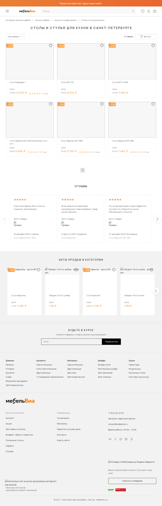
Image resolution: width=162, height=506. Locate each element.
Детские (71, 372)
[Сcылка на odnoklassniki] (115, 439)
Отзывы (9, 451)
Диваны (10, 360)
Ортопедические (14, 385)
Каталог (10, 418)
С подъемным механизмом (49, 376)
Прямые (10, 364)
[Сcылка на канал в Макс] (120, 439)
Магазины (62, 423)
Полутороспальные (46, 368)
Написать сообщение (132, 481)
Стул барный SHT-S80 (120, 237)
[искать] (133, 11)
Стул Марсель (68, 237)
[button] (28, 78)
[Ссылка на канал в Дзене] (126, 439)
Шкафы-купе (104, 364)
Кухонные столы (137, 372)
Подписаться (111, 341)
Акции (9, 423)
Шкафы (101, 360)
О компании (63, 418)
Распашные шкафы (108, 368)
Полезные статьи (15, 440)
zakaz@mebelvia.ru (118, 424)
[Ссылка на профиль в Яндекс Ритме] (131, 439)
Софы (9, 376)
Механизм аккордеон (17, 381)
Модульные (134, 368)
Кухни (132, 360)
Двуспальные (43, 372)
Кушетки (10, 372)
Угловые (10, 368)
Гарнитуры (134, 364)
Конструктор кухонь (139, 376)
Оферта (10, 445)
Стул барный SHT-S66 (25, 237)
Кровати (41, 360)
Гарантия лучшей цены (69, 429)
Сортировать (13, 36)
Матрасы (72, 360)
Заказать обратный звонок (121, 418)
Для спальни (104, 376)
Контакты (62, 434)
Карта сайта (63, 440)
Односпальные (44, 364)
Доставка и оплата (15, 429)
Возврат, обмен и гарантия (19, 434)
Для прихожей (105, 372)
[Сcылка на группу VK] (110, 439)
